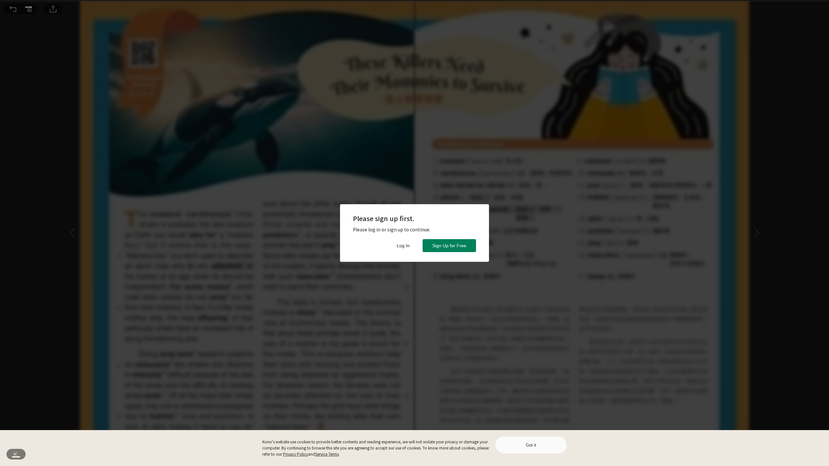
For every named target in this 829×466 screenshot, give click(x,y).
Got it (531, 445)
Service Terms (327, 454)
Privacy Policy (295, 454)
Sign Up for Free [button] (449, 245)
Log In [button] (403, 245)
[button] (13, 9)
